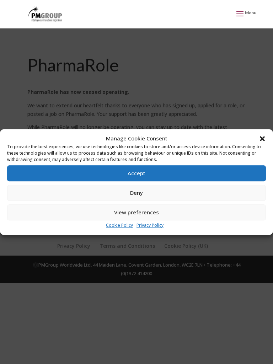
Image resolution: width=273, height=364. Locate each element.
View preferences (136, 212)
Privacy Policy (150, 225)
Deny (136, 193)
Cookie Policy (119, 225)
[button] (262, 138)
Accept (136, 173)
